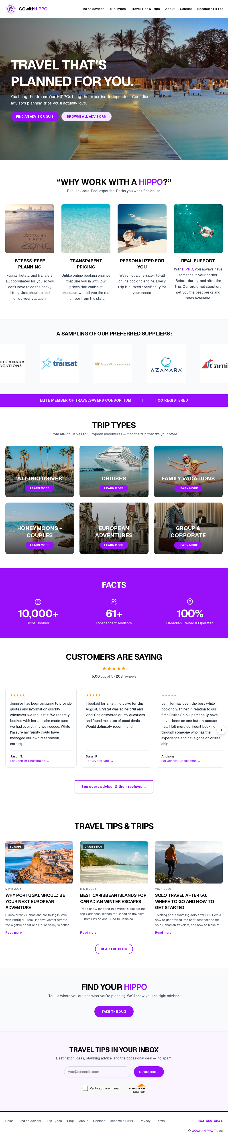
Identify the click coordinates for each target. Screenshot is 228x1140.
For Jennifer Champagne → (29, 761)
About (170, 9)
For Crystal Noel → (100, 761)
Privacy (145, 1121)
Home (9, 1121)
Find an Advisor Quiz (34, 116)
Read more (13, 933)
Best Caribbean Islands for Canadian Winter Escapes (113, 898)
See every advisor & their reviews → (114, 786)
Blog (70, 1121)
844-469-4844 (210, 1121)
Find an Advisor (92, 9)
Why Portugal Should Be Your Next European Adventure (35, 901)
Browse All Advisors (86, 116)
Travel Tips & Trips (145, 9)
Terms (160, 1121)
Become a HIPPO (210, 9)
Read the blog (114, 949)
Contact (186, 9)
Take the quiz (114, 1012)
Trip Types (117, 9)
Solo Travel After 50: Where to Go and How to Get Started (184, 901)
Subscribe (149, 1072)
